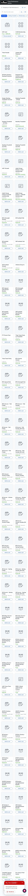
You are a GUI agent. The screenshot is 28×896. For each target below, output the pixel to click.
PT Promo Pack (6, 335)
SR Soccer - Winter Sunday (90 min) (21, 522)
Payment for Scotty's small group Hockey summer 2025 (20, 76)
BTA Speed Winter (19, 359)
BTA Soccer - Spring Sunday (19, 546)
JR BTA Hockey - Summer (6, 711)
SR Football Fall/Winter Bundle (19, 313)
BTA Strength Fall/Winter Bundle (19, 289)
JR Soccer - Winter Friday (7, 498)
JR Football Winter (5, 242)
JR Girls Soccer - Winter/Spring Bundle (20, 641)
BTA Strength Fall (20, 382)
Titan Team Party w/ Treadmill (20, 335)
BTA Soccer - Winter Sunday (20, 474)
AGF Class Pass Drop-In (6, 687)
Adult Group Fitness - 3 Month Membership (20, 194)
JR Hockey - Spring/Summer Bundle (20, 783)
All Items (4, 16)
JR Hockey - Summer (5, 735)
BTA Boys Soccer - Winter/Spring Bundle (7, 617)
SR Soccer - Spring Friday (7, 593)
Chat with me (11, 891)
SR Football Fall (20, 241)
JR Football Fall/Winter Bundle (5, 313)
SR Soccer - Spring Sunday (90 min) (21, 593)
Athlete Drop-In (20, 265)
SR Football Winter (5, 265)
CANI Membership (20, 32)
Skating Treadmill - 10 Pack (7, 122)
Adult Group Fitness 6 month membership (6, 194)
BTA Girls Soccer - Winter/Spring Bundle (21, 617)
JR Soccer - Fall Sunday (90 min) (20, 428)
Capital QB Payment (19, 53)
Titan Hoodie (5, 52)
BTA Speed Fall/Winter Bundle (5, 289)
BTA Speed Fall (6, 382)
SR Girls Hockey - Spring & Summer (7, 75)
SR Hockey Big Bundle (6, 851)
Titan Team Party (6, 358)
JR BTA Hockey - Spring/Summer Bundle (20, 759)
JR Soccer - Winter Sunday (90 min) (21, 498)
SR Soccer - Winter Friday (6, 521)
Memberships (22, 16)
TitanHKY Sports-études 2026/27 (7, 873)
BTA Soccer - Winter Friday (6, 474)
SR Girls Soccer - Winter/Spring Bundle (20, 664)
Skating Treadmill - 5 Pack (20, 99)
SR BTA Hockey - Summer (20, 711)
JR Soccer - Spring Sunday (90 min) (20, 569)
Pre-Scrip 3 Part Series (20, 873)
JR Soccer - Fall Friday (6, 428)
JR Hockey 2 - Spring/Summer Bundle (6, 806)
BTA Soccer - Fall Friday (7, 404)
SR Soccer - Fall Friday (6, 451)
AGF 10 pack (5, 168)
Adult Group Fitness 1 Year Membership (19, 170)
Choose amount (7, 36)
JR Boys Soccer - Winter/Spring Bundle (6, 641)
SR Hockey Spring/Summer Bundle (20, 806)
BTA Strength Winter (6, 218)
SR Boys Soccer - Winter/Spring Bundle (7, 664)
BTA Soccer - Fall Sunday (20, 404)
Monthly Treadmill (21, 121)
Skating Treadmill (13, 16)
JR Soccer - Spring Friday (7, 569)
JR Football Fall (20, 218)
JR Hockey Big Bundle (19, 829)
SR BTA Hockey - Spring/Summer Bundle (6, 783)
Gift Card (4, 32)
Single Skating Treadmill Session (7, 99)
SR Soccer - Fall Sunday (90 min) (20, 451)
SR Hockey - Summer (5, 758)
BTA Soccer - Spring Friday (5, 546)
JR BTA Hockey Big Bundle (21, 851)
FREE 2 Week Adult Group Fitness (19, 688)
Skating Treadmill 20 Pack (7, 145)
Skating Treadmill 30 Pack (20, 145)
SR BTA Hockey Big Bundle (6, 829)
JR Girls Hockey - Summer (20, 735)
